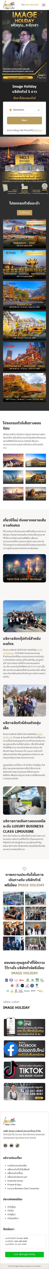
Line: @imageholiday (24, 1254)
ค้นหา (24, 120)
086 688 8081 (32, 5)
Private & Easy (14, 1184)
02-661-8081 (22, 1238)
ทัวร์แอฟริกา (12, 1218)
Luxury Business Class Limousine (23, 1188)
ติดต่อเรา (38, 130)
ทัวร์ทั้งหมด (24, 212)
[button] (13, 898)
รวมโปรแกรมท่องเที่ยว (17, 1165)
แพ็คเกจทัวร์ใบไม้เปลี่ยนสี (18, 1169)
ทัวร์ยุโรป (11, 1214)
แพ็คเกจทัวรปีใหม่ (15, 1173)
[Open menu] (43, 5)
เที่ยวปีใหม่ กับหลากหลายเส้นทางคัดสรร (24, 523)
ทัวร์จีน (10, 1211)
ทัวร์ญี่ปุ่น (11, 1207)
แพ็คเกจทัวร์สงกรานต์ (17, 1177)
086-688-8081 (20, 1241)
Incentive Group (15, 1181)
